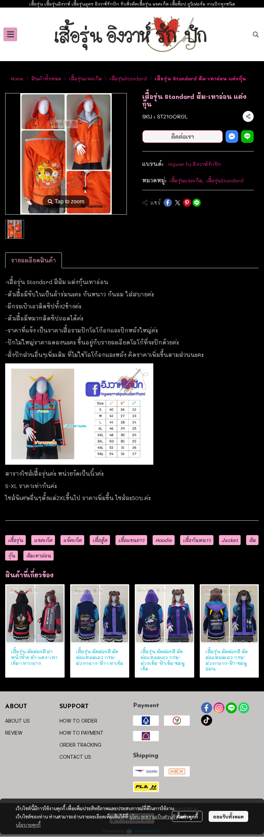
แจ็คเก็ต (72, 540)
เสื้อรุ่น (15, 540)
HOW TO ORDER (78, 721)
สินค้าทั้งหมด (46, 78)
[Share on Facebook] (168, 203)
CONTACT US (75, 757)
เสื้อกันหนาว (197, 540)
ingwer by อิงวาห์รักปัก (194, 164)
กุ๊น (11, 555)
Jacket (230, 540)
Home (17, 78)
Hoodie (163, 540)
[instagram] (218, 707)
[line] (231, 707)
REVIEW (13, 733)
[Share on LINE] (196, 203)
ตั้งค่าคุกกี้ (187, 816)
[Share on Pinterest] (187, 203)
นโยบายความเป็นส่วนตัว (153, 816)
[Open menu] (10, 34)
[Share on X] (177, 203)
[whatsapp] (243, 707)
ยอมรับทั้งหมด (228, 816)
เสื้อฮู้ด (99, 540)
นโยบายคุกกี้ (28, 825)
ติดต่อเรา (182, 136)
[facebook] (206, 707)
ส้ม (252, 540)
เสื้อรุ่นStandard (128, 78)
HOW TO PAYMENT (81, 733)
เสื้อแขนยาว (131, 540)
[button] (256, 34)
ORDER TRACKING (80, 745)
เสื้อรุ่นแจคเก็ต (85, 78)
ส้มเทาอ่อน (38, 555)
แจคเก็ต (43, 540)
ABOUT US (17, 721)
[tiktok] (206, 720)
